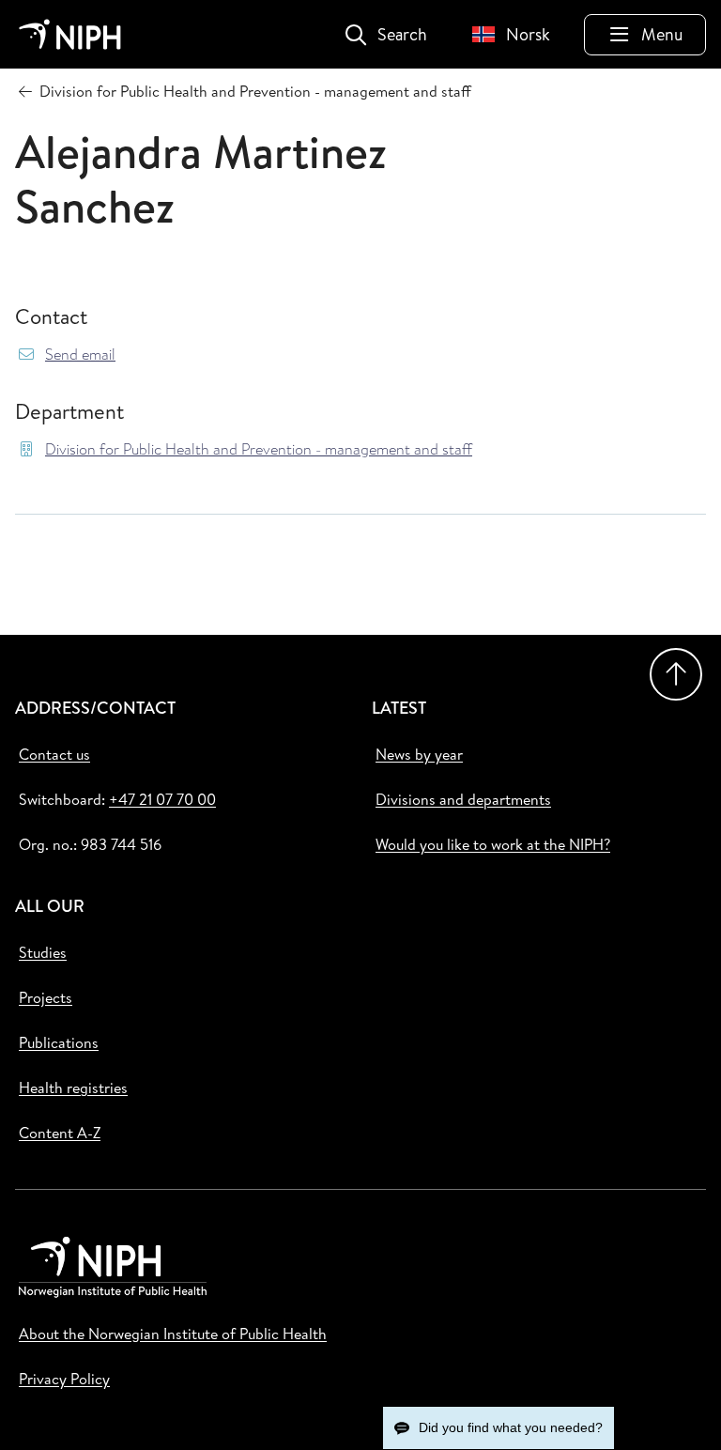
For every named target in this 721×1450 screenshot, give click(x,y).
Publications (59, 1042)
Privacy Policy (64, 1378)
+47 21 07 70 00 (162, 799)
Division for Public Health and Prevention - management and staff (258, 449)
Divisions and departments (463, 799)
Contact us (54, 754)
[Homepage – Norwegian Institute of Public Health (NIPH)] (70, 34)
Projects (45, 997)
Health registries (73, 1087)
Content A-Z (59, 1132)
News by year (419, 754)
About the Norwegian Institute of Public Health (173, 1333)
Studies (43, 952)
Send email (80, 354)
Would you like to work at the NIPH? (493, 844)
